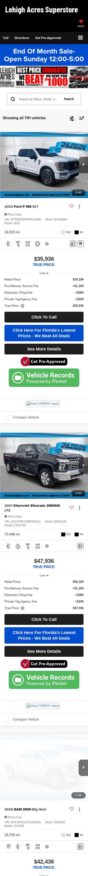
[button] (6, 38)
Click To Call (44, 322)
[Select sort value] (80, 123)
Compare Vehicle (26, 422)
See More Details (44, 354)
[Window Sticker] (80, 249)
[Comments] (73, 249)
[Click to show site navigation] (80, 38)
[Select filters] (72, 122)
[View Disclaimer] (47, 249)
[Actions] (79, 211)
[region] (44, 297)
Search (69, 104)
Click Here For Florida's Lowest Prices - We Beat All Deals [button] (44, 338)
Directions (22, 38)
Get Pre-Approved (48, 38)
